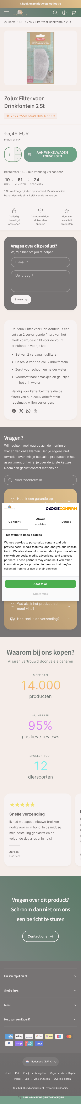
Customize (40, 593)
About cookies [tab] (40, 521)
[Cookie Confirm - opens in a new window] (61, 508)
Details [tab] (66, 521)
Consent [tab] (15, 521)
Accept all (40, 583)
